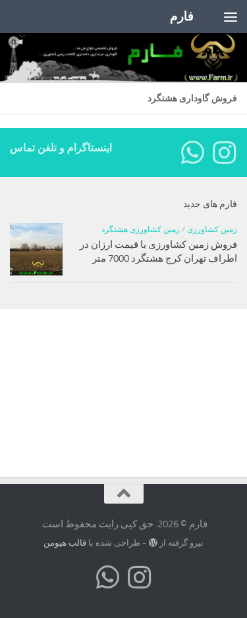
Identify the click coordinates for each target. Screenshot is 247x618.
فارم (182, 16)
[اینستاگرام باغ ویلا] (224, 152)
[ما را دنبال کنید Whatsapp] (192, 152)
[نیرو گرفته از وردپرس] (152, 542)
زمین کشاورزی (212, 229)
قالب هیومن (64, 543)
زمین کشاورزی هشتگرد (140, 229)
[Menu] (230, 16)
